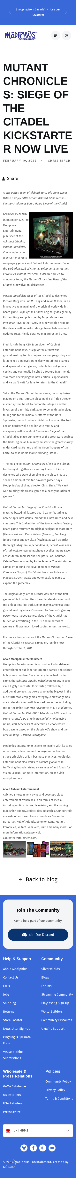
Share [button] (12, 178)
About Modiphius (15, 969)
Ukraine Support (53, 1028)
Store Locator (12, 1020)
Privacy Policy (55, 1090)
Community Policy (58, 1081)
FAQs (6, 986)
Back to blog (41, 879)
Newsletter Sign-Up (17, 1028)
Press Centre (12, 1112)
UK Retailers (12, 1095)
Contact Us (10, 977)
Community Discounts (56, 1020)
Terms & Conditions (59, 1098)
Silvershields (50, 969)
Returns (8, 1011)
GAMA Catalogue (14, 1086)
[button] (9, 12)
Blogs (45, 977)
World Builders (51, 1011)
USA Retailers (12, 1103)
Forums (46, 986)
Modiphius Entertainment (33, 1162)
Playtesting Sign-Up (55, 1003)
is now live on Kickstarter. (35, 282)
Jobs (6, 994)
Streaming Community (57, 994)
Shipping (9, 1003)
